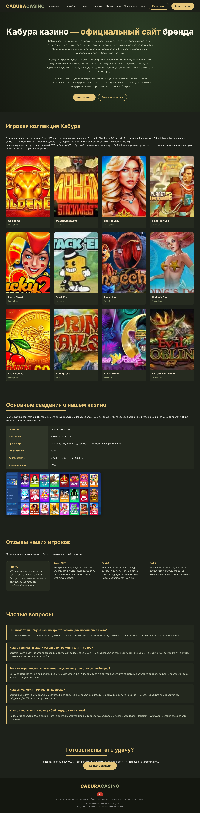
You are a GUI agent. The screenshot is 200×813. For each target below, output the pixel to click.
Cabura (25, 6)
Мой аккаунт (159, 6)
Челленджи (130, 6)
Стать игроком (182, 6)
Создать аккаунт (100, 765)
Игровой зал (70, 6)
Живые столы (113, 6)
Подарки (97, 6)
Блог (143, 6)
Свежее (85, 6)
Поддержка (54, 6)
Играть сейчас (84, 97)
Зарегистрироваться (112, 97)
